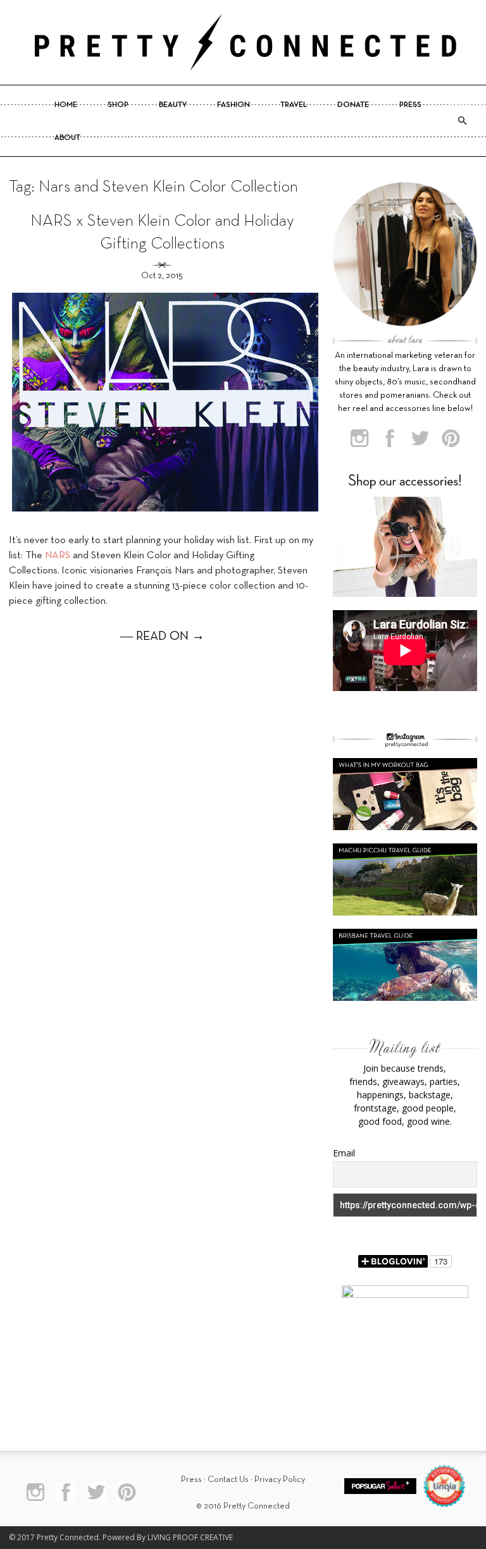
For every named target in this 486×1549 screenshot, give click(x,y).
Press (410, 105)
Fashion (233, 105)
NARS (57, 555)
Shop (118, 105)
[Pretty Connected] (243, 42)
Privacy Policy (279, 1480)
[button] (462, 121)
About (67, 138)
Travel (293, 105)
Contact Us (228, 1480)
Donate (353, 105)
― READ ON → (162, 636)
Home (65, 105)
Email (344, 1153)
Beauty (173, 105)
